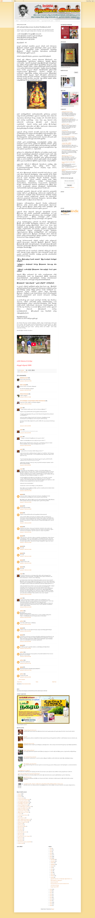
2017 (51, 892)
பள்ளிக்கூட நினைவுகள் (23, 371)
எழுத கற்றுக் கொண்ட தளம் (47, 20)
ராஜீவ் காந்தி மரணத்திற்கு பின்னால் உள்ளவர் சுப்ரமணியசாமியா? (29, 773)
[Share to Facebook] (32, 370)
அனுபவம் (19, 793)
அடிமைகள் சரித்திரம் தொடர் (23, 805)
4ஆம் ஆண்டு (20, 830)
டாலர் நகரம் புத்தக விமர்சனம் (23, 815)
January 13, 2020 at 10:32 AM (25, 403)
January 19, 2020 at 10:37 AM (25, 670)
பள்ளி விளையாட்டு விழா (55, 885)
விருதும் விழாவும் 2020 (55, 886)
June (52, 869)
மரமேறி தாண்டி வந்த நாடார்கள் (67, 111)
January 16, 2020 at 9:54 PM (25, 445)
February (52, 875)
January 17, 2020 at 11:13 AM (25, 542)
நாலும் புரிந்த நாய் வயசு (28, 777)
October (52, 862)
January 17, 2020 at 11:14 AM (25, 549)
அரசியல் (19, 795)
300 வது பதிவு (20, 827)
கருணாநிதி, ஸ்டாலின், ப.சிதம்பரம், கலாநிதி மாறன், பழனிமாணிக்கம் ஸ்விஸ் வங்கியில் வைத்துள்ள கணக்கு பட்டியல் (43, 783)
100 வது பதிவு (20, 823)
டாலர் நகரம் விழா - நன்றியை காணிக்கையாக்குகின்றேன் (66, 143)
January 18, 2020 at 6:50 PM (25, 631)
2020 (51, 858)
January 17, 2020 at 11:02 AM (25, 502)
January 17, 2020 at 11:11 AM (25, 532)
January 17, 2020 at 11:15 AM (25, 563)
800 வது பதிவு (20, 840)
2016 (51, 894)
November (53, 861)
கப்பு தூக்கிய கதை (65, 130)
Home (17, 20)
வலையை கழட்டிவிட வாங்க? (66, 149)
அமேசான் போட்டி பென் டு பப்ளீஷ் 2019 (24, 841)
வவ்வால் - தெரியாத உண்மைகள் (29, 750)
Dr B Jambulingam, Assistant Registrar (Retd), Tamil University (32, 400)
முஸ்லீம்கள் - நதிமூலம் (65, 124)
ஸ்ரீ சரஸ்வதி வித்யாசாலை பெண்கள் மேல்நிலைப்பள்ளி (60, 883)
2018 (51, 890)
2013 (51, 899)
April (52, 872)
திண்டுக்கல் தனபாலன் (24, 377)
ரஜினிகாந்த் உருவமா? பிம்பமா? (67, 155)
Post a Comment (22, 679)
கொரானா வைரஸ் (21, 798)
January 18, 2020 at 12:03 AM (25, 594)
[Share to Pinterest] (34, 370)
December (53, 859)
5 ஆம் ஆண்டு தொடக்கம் (22, 831)
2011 (51, 902)
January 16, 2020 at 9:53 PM (25, 432)
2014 (51, 897)
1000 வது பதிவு (20, 824)
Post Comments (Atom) (26, 683)
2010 (51, 903)
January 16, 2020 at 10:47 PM (25, 490)
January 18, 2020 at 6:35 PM (25, 624)
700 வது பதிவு (20, 839)
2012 (51, 900)
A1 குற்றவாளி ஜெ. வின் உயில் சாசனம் (30, 730)
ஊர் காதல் (25, 736)
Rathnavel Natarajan (24, 393)
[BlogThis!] (30, 370)
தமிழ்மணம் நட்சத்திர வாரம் (22, 809)
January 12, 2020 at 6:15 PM (25, 390)
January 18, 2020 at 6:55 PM (25, 648)
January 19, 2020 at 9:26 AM (25, 656)
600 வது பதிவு (20, 837)
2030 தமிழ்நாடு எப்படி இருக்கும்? (56, 880)
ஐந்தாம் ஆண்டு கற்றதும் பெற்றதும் (24, 820)
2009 (51, 905)
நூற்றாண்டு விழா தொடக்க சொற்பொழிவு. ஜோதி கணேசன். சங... (62, 878)
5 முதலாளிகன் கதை (21, 817)
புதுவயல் (19, 816)
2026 (51, 848)
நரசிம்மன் (21, 610)
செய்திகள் (19, 796)
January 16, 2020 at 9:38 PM (25, 425)
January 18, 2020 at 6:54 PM (25, 641)
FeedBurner (72, 187)
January (52, 877)
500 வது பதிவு (20, 833)
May (52, 870)
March (52, 874)
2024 (51, 851)
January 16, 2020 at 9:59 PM (25, 465)
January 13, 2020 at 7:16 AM (25, 397)
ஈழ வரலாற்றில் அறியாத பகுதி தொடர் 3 (24, 806)
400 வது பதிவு (20, 829)
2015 (51, 895)
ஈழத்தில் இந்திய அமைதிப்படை (23, 803)
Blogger (52, 909)
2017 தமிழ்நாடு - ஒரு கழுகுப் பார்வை (30, 763)
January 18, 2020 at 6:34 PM (25, 617)
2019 (51, 889)
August (52, 866)
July (52, 867)
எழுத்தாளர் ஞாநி (21, 843)
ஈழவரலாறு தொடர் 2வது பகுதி (23, 810)
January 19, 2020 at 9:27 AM (25, 663)
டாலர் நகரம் (20, 813)
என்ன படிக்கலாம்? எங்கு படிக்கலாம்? (30, 756)
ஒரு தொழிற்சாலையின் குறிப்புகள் (23, 802)
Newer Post (19, 681)
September (53, 864)
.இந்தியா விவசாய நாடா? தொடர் (23, 812)
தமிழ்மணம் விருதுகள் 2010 (23, 822)
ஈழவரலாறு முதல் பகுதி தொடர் (23, 800)
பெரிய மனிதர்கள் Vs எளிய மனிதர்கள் (68, 136)
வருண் (21, 407)
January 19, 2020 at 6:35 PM (25, 677)
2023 (51, 853)
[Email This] (28, 370)
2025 (51, 850)
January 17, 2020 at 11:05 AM (25, 522)
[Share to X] (31, 370)
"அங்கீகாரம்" (57, 20)
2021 (51, 856)
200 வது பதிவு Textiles (22, 826)
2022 (51, 854)
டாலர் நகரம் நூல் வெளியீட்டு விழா (23, 799)
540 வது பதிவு (20, 834)
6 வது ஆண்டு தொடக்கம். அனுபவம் (24, 836)
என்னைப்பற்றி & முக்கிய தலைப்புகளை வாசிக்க (30, 20)
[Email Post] (26, 370)
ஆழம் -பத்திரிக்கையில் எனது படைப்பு (24, 819)
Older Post (54, 681)
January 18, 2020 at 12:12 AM (25, 607)
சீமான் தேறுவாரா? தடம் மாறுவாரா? (68, 117)
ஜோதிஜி (21, 494)
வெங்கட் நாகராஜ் (23, 384)
